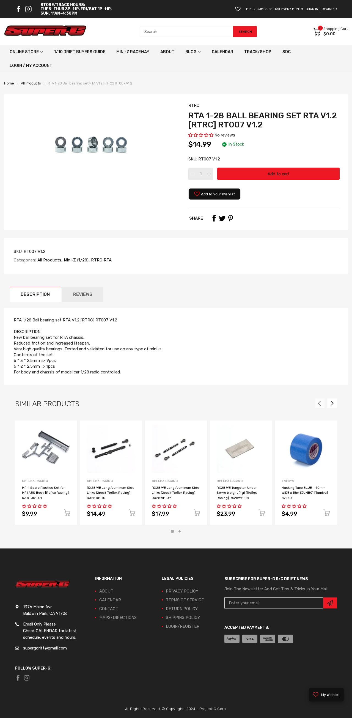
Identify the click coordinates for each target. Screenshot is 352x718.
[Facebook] (18, 9)
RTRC (193, 105)
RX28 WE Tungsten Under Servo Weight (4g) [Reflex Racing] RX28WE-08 (237, 493)
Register (329, 9)
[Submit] (330, 602)
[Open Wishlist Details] (238, 9)
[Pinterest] (230, 218)
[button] (200, 135)
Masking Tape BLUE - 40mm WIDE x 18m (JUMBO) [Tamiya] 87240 (305, 493)
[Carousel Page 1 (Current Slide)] (172, 531)
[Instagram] (28, 9)
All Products (48, 260)
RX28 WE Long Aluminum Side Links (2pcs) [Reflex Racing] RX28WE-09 (175, 493)
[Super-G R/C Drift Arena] (45, 31)
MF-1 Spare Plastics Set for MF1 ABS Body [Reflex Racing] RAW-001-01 (45, 493)
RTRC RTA (101, 260)
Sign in (312, 9)
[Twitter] (222, 218)
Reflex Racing (35, 481)
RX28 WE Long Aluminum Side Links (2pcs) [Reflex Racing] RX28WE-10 (110, 493)
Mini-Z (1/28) (76, 260)
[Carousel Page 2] (179, 531)
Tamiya (288, 481)
